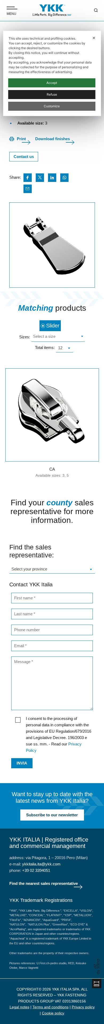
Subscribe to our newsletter (52, 815)
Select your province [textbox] (29, 569)
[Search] (92, 10)
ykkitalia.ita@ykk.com (41, 864)
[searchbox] (57, 337)
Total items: (45, 347)
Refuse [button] (52, 94)
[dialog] (52, 73)
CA (52, 469)
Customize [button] (52, 106)
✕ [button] (93, 38)
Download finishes (52, 138)
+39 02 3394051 (36, 870)
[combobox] (58, 337)
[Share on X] (40, 177)
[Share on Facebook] (27, 177)
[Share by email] (27, 189)
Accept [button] (51, 83)
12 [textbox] (60, 347)
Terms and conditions (51, 1007)
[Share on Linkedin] (52, 177)
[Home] (52, 10)
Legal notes (19, 1007)
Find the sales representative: (31, 551)
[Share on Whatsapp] (64, 177)
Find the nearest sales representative (43, 883)
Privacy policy (83, 1007)
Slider (52, 325)
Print (21, 138)
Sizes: (24, 337)
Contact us (24, 156)
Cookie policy (53, 1013)
